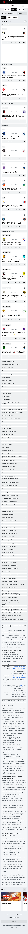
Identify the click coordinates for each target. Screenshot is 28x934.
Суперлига (5, 107)
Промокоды (16, 917)
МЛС (4, 129)
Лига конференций (21, 677)
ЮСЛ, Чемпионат (7, 235)
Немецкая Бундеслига (17, 669)
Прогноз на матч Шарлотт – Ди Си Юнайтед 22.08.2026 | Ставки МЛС (11, 223)
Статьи (21, 914)
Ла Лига (18, 668)
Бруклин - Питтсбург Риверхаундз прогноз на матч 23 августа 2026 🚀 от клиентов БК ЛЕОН (14, 297)
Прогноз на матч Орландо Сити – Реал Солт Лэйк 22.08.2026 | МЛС (12, 171)
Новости (7, 914)
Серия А (23, 668)
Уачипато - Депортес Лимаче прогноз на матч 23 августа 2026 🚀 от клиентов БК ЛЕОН (13, 38)
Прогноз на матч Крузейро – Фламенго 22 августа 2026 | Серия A (13, 76)
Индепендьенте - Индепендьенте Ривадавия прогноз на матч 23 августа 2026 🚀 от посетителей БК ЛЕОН (13, 117)
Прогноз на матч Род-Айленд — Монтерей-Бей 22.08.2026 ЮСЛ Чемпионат (13, 260)
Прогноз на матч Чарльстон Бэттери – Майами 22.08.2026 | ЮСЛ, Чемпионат (12, 243)
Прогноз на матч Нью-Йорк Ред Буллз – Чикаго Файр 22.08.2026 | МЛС (13, 206)
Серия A (4, 68)
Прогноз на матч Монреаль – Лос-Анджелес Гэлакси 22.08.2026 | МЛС (14, 137)
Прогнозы (12, 914)
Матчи (10, 917)
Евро (21, 685)
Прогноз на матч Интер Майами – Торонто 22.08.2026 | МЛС (13, 154)
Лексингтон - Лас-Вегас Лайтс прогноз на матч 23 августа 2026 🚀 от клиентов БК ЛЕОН (13, 352)
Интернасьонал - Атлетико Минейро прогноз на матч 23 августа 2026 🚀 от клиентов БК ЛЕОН (12, 94)
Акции (17, 914)
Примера (5, 28)
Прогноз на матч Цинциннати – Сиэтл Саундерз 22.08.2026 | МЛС (12, 189)
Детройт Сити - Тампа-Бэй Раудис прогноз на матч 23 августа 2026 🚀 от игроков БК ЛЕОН (14, 315)
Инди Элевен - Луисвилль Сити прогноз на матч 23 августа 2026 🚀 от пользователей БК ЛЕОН (14, 334)
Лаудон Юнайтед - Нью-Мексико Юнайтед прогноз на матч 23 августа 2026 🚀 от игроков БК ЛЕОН (13, 278)
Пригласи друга (6, 903)
